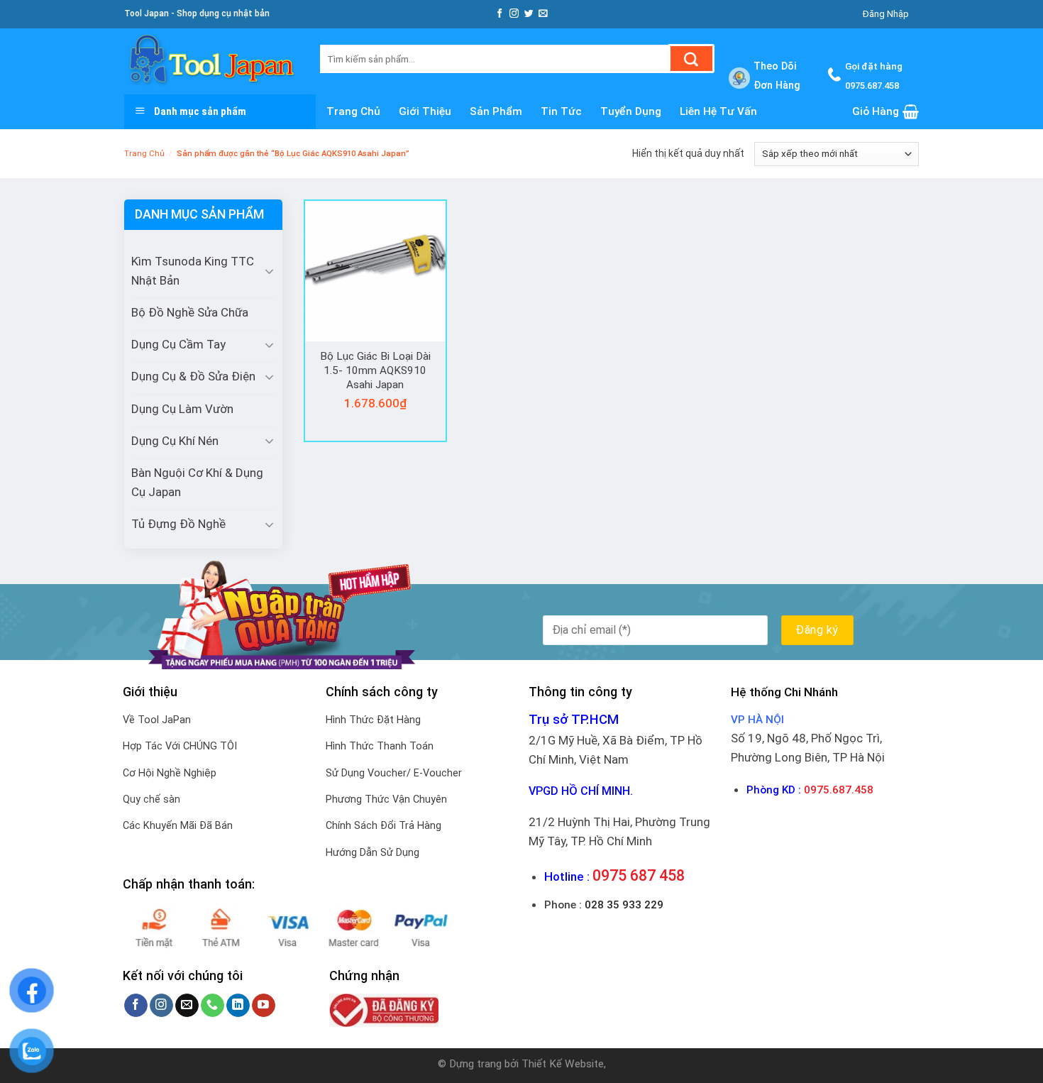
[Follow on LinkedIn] (238, 1006)
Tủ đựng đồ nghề (178, 524)
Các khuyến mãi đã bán (178, 826)
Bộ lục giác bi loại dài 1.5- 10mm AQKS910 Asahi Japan (375, 370)
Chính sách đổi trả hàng (383, 826)
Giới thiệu (425, 111)
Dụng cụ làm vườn (182, 409)
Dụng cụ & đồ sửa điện (193, 376)
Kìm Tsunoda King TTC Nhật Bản (192, 270)
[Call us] (212, 1006)
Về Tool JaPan (157, 720)
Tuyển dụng (630, 111)
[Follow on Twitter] (529, 14)
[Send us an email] (543, 14)
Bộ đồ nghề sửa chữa (189, 312)
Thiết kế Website (563, 1063)
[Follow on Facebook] (499, 14)
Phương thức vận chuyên (386, 799)
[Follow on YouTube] (263, 1006)
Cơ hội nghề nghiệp (169, 773)
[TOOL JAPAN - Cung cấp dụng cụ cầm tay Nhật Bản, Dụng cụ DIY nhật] (211, 61)
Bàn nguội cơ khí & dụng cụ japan (197, 482)
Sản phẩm (496, 111)
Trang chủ (353, 111)
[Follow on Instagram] (514, 14)
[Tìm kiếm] (691, 58)
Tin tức (561, 111)
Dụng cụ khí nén (175, 441)
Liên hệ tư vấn (718, 111)
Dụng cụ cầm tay (178, 344)
